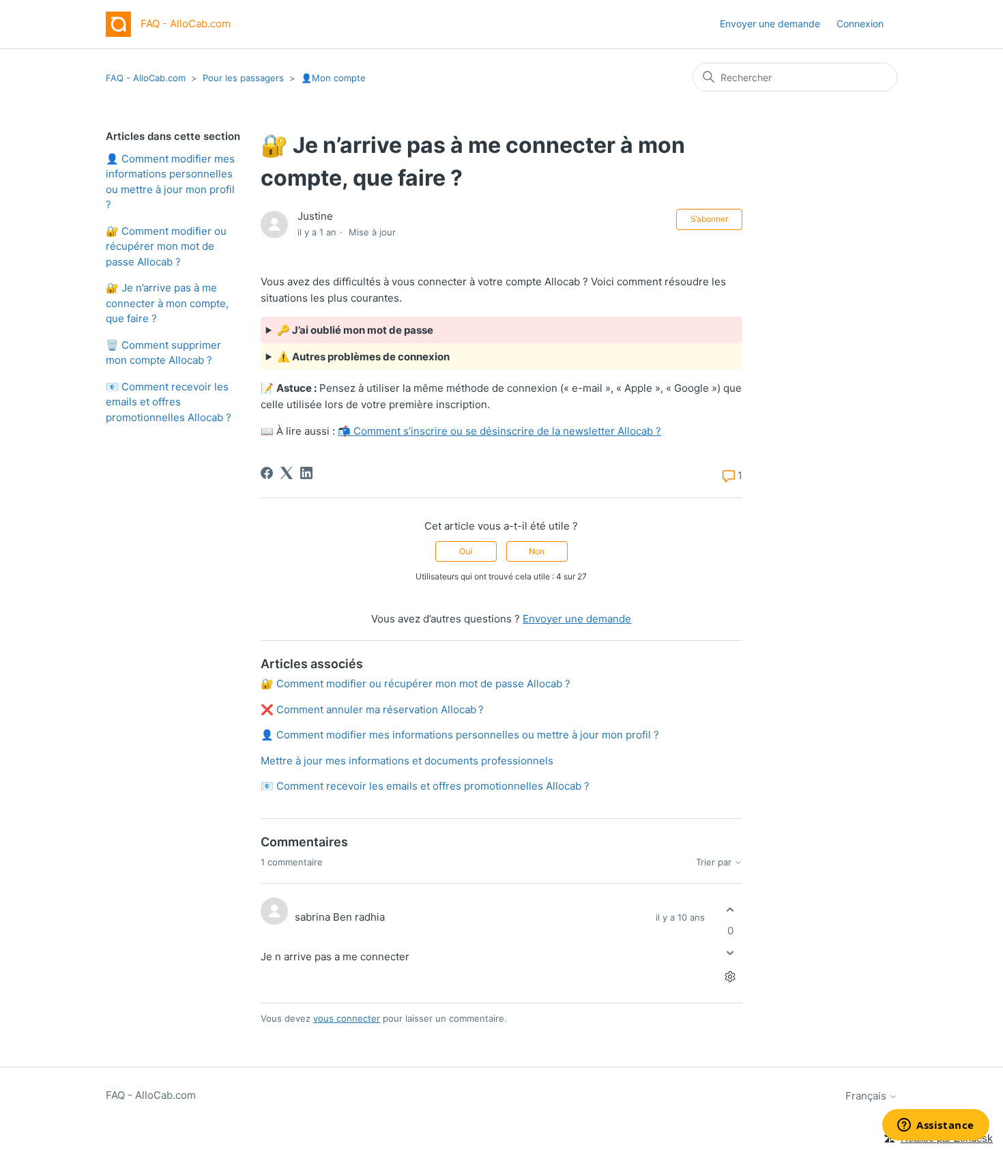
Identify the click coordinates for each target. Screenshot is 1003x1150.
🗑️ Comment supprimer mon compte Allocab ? (163, 353)
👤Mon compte (333, 77)
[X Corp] (286, 473)
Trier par (715, 862)
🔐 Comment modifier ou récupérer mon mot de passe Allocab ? (166, 246)
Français (867, 1096)
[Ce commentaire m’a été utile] (730, 909)
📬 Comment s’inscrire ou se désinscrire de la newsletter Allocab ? (499, 431)
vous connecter (346, 1018)
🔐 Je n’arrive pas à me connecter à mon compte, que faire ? (167, 303)
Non (536, 551)
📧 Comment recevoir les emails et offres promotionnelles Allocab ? (168, 402)
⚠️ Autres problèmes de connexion (363, 356)
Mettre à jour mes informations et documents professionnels (407, 760)
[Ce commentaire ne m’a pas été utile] (730, 953)
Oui (465, 551)
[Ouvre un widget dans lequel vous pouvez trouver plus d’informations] (935, 1126)
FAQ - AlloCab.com (146, 77)
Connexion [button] (860, 23)
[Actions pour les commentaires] (730, 977)
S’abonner (709, 219)
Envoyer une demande (770, 23)
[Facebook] (267, 473)
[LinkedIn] (306, 473)
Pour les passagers (243, 77)
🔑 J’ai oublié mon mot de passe (355, 330)
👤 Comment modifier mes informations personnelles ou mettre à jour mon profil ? (170, 182)
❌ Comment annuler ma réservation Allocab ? (372, 709)
